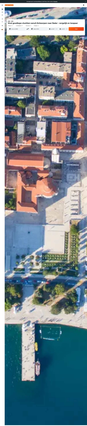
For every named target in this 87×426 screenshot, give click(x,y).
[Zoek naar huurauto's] (2, 15)
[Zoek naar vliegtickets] (2, 9)
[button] (85, 1)
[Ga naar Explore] (2, 19)
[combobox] (10, 25)
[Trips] (2, 25)
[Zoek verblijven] (2, 12)
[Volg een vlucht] (2, 21)
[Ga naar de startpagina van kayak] (9, 5)
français (55, 1)
